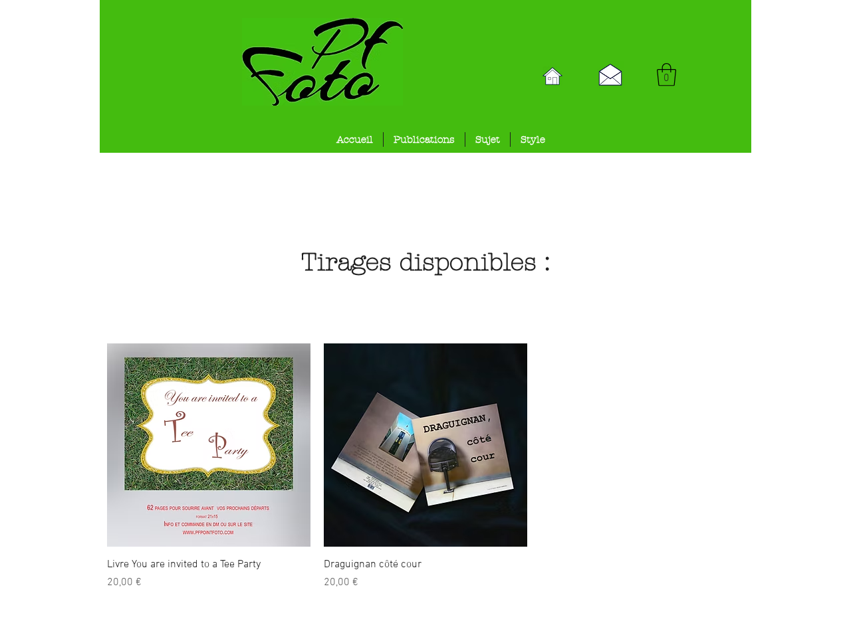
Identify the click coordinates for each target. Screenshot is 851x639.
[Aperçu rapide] (208, 445)
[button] (666, 74)
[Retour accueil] (552, 76)
